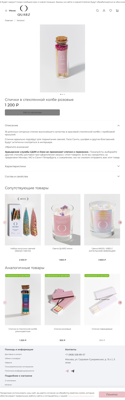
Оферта (8, 363)
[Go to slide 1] (60, 94)
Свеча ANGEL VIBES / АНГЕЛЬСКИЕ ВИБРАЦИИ (102, 249)
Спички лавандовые (102, 329)
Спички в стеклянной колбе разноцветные (23, 330)
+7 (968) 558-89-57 (75, 354)
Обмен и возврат (12, 358)
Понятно (112, 394)
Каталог (21, 20)
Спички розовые (62, 329)
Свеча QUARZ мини (62, 248)
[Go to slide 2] (62, 94)
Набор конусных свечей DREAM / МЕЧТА (22, 249)
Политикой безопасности (81, 396)
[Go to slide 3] (64, 94)
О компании (10, 380)
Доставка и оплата (13, 354)
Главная (9, 20)
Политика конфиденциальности (19, 371)
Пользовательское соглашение (19, 367)
